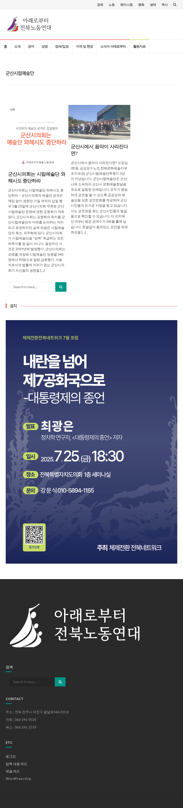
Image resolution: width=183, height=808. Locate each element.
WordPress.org (18, 778)
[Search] (60, 287)
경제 (100, 4)
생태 (153, 4)
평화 (141, 4)
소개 (17, 46)
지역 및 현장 (84, 46)
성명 (44, 46)
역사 (165, 4)
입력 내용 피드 (16, 764)
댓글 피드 (13, 771)
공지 (31, 46)
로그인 (11, 756)
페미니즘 (126, 4)
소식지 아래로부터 (113, 46)
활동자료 (139, 46)
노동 (112, 4)
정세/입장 (62, 46)
